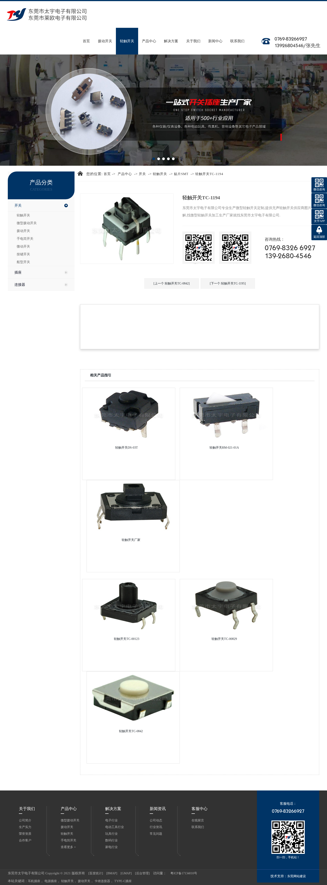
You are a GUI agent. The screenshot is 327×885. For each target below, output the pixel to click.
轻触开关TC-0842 (131, 731)
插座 (18, 272)
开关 (18, 205)
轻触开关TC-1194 (209, 174)
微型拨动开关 (27, 223)
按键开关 (23, 254)
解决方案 (171, 35)
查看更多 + (68, 847)
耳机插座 (34, 881)
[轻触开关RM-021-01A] (226, 413)
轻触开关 (127, 35)
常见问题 (156, 833)
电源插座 (50, 881)
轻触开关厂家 (131, 540)
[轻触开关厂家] (133, 506)
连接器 (19, 284)
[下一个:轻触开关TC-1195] (228, 283)
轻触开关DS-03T (126, 447)
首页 (86, 35)
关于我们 (193, 35)
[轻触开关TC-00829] (226, 605)
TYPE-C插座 (123, 881)
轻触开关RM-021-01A (224, 447)
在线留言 (198, 820)
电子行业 (111, 820)
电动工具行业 (114, 827)
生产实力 (25, 827)
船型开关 (23, 262)
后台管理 (142, 873)
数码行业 (111, 840)
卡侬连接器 (102, 881)
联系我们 (237, 35)
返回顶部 (319, 236)
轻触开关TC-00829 (224, 639)
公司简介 (25, 820)
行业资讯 (156, 827)
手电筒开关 (25, 238)
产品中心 (149, 35)
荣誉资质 (25, 833)
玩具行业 (111, 833)
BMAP (111, 873)
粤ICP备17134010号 (182, 873)
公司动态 (156, 820)
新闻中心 (215, 35)
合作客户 (25, 840)
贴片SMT (181, 174)
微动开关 (23, 246)
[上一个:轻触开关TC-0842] (171, 283)
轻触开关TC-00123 (126, 639)
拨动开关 (105, 35)
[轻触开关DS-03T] (128, 413)
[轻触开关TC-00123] (128, 605)
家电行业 (111, 847)
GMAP (126, 873)
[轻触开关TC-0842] (133, 697)
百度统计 (95, 873)
